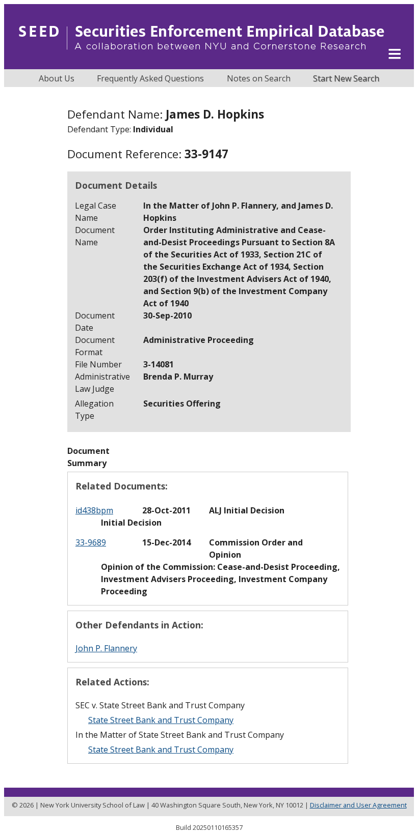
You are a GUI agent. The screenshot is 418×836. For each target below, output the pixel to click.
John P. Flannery (106, 648)
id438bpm (94, 510)
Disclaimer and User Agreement (358, 805)
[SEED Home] (201, 63)
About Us (56, 78)
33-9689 (90, 542)
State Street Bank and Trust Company (160, 720)
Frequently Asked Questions (150, 78)
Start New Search (346, 78)
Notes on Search (259, 78)
